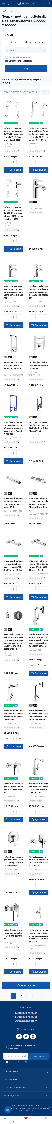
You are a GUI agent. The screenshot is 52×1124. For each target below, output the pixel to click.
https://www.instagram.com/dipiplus (33, 1036)
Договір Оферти (24, 1062)
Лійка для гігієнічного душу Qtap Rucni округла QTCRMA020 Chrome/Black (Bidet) (38, 504)
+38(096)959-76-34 (26, 1013)
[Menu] (3, 3)
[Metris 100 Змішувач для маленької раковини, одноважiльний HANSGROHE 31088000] (13, 267)
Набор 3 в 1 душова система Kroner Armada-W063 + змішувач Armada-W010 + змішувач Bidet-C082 (13, 134)
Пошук (26, 68)
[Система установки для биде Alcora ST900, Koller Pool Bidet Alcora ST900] (38, 403)
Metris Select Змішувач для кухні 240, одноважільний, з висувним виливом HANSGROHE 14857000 (38, 640)
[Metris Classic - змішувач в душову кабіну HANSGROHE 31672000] (13, 911)
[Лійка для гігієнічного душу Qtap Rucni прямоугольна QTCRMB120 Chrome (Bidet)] (13, 542)
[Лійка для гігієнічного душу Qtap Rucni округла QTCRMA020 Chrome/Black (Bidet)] (38, 479)
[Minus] (7, 162)
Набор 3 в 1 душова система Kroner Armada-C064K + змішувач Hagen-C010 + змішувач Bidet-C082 (13, 213)
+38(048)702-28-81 (26, 1021)
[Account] (48, 3)
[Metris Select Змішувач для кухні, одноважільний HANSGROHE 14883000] (13, 692)
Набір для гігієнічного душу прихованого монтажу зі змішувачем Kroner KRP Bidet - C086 (38, 936)
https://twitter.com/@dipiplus (26, 1036)
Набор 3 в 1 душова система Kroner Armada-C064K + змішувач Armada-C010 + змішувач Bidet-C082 (38, 134)
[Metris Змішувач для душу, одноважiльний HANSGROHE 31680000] (13, 765)
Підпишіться (38, 1056)
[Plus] (20, 162)
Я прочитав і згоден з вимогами (27, 1062)
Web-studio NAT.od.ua (30, 1105)
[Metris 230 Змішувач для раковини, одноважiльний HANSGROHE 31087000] (38, 765)
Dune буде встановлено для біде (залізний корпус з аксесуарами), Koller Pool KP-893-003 (13, 428)
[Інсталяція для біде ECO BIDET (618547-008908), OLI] (38, 343)
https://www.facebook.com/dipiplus (19, 1036)
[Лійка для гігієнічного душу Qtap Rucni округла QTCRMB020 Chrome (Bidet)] (38, 542)
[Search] (9, 3)
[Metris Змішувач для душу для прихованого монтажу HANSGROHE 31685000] (13, 838)
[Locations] (43, 3)
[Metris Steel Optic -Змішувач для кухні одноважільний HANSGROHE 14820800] (38, 692)
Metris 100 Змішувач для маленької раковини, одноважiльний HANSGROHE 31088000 (13, 292)
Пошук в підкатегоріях (19, 57)
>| (38, 995)
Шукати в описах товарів (20, 61)
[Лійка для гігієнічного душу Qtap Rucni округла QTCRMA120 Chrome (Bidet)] (13, 479)
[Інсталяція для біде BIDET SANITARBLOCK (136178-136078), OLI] (13, 343)
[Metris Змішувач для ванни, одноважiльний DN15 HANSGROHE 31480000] (38, 838)
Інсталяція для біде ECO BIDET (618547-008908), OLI (38, 365)
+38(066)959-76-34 (26, 1017)
